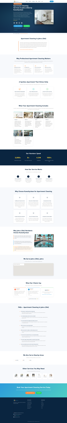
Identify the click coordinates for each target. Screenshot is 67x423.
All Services (28, 408)
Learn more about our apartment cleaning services (26, 49)
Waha (23, 360)
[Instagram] (14, 23)
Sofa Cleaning (29, 404)
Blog (36, 1)
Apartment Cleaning (17, 33)
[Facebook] (17, 23)
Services (33, 1)
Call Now (52, 1)
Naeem (30, 360)
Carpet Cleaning (29, 403)
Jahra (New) (17, 360)
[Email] (22, 23)
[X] (19, 23)
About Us (30, 1)
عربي (42, 1)
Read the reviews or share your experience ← (47, 294)
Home (27, 1)
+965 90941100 (17, 415)
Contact (39, 1)
